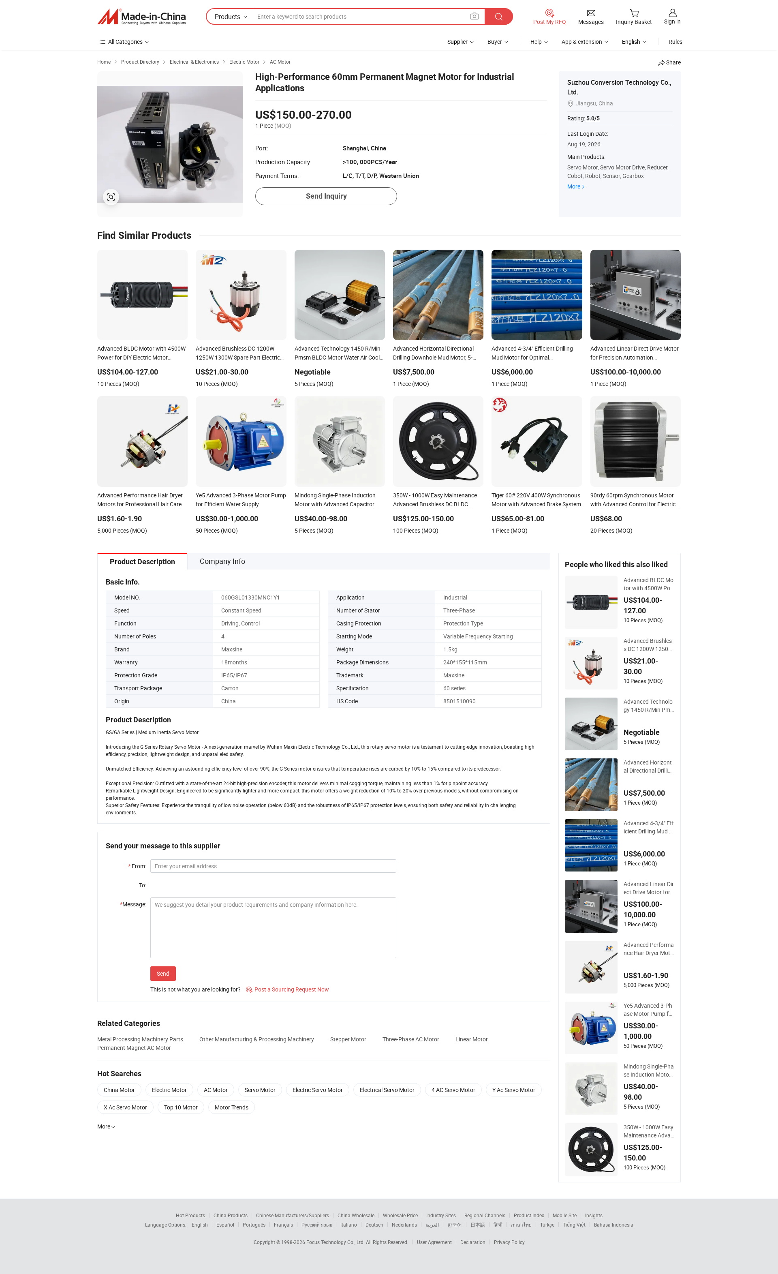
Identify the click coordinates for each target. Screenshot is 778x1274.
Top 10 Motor (181, 1107)
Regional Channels (484, 1215)
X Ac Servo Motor (125, 1107)
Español (225, 1224)
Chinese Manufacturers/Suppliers (292, 1215)
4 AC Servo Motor (453, 1090)
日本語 (477, 1224)
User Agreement (434, 1242)
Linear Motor (471, 1039)
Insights (594, 1215)
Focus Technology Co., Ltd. (336, 1242)
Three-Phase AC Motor (411, 1039)
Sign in (672, 21)
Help (536, 41)
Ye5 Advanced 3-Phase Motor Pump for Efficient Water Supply (649, 1010)
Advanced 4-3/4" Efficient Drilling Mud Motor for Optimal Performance (649, 827)
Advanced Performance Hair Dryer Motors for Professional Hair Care (649, 949)
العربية (432, 1224)
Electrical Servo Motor (387, 1090)
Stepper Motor (348, 1039)
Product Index (529, 1215)
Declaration (472, 1242)
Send (163, 973)
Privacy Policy (509, 1242)
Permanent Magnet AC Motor (134, 1047)
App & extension (582, 41)
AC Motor (216, 1090)
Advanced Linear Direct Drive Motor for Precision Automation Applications (649, 888)
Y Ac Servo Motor (513, 1090)
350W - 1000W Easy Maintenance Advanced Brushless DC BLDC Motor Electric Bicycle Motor (649, 1131)
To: (142, 885)
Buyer (494, 41)
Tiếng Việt (574, 1224)
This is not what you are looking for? (195, 989)
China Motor (119, 1090)
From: (137, 866)
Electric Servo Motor (318, 1090)
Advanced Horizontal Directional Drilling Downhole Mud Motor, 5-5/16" (649, 766)
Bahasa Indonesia (613, 1224)
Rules (675, 41)
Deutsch (374, 1224)
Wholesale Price (400, 1215)
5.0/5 (593, 118)
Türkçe (547, 1224)
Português (254, 1224)
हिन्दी (498, 1224)
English (200, 1224)
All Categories (125, 41)
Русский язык (316, 1224)
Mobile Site (565, 1215)
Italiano (348, 1224)
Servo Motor (260, 1090)
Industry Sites (441, 1215)
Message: (133, 904)
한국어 (454, 1224)
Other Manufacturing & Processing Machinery (256, 1039)
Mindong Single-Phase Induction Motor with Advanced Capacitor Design (649, 1070)
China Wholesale (356, 1215)
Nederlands (404, 1224)
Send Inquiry (326, 196)
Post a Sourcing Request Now (287, 989)
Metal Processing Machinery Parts (140, 1039)
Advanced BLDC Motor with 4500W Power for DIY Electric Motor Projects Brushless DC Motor (649, 584)
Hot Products (190, 1215)
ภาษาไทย (521, 1224)
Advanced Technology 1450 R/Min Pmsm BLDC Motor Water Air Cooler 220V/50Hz (649, 706)
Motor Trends (231, 1107)
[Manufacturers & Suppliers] (141, 16)
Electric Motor (169, 1090)
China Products (231, 1215)
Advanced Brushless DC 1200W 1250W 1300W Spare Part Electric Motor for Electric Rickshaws (649, 645)
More (573, 186)
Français (283, 1224)
